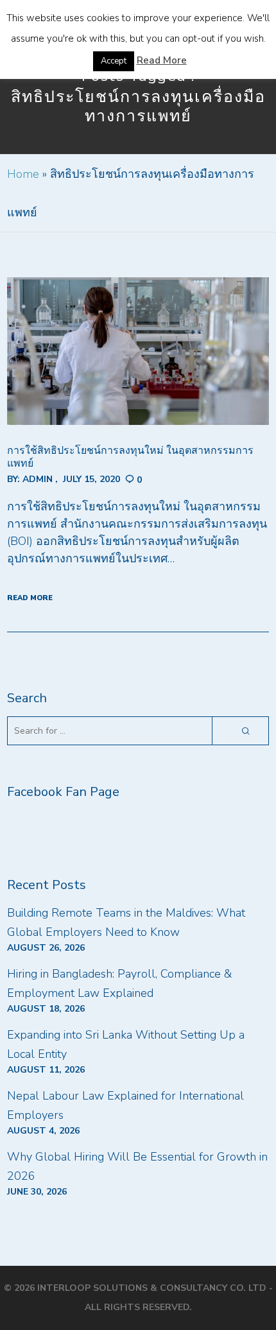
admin (37, 479)
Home (23, 174)
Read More (162, 60)
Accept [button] (113, 61)
